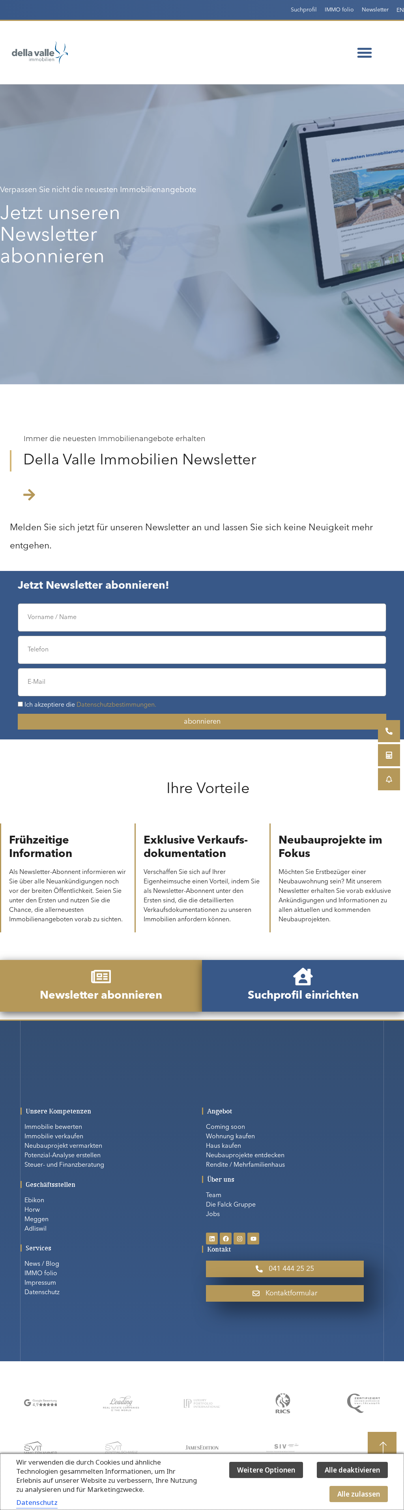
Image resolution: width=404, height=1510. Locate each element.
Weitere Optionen (266, 1469)
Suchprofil (304, 10)
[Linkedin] (212, 1238)
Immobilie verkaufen (53, 1137)
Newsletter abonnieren (101, 995)
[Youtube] (253, 1238)
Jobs (213, 1214)
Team (213, 1195)
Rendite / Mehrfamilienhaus (245, 1165)
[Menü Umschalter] (364, 52)
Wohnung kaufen (230, 1137)
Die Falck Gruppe (231, 1205)
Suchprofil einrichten (303, 995)
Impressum (40, 1283)
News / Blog (41, 1264)
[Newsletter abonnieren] (101, 976)
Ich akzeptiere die (90, 705)
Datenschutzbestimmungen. (116, 705)
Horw (32, 1210)
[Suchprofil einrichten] (303, 976)
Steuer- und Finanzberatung (64, 1165)
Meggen (36, 1219)
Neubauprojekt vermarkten (63, 1146)
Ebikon (34, 1201)
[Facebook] (226, 1238)
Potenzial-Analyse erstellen (62, 1156)
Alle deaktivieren (352, 1469)
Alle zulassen (358, 1494)
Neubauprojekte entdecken (245, 1156)
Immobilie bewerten (53, 1127)
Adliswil (35, 1229)
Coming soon (225, 1127)
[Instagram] (239, 1238)
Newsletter (375, 10)
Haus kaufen (223, 1146)
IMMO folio (339, 10)
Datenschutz (42, 1292)
